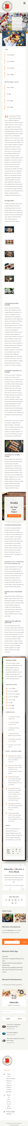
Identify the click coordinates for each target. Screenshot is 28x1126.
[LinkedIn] (13, 851)
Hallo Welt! (5, 957)
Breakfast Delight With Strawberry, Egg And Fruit (20, 914)
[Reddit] (19, 849)
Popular (8, 1019)
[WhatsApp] (16, 851)
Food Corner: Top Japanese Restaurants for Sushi (14, 1026)
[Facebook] (13, 849)
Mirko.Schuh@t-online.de (8, 1113)
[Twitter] (16, 849)
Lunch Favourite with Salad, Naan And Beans (7, 914)
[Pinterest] (19, 851)
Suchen (16, 940)
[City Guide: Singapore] (4, 1033)
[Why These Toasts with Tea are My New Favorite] (4, 1040)
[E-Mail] (17, 854)
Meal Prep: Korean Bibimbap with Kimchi (12, 968)
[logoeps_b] (7, 1)
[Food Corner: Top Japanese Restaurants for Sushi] (4, 1026)
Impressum (19, 1123)
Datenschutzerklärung (14, 1125)
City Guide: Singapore (12, 1033)
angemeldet (10, 930)
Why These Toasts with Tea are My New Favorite (16, 1040)
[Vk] (13, 854)
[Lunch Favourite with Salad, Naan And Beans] (7, 918)
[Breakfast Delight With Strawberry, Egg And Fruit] (20, 918)
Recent (20, 1019)
